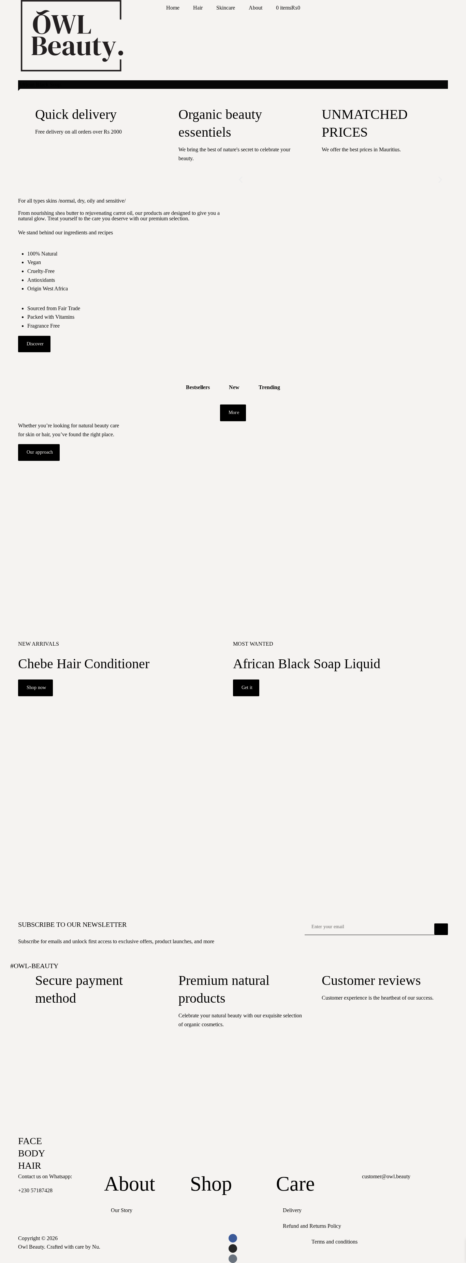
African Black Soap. (40, 84)
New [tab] (234, 387)
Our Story (121, 1210)
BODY (31, 1153)
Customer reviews (371, 980)
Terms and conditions (334, 1242)
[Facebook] (233, 1238)
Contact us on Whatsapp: (45, 1176)
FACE (30, 1141)
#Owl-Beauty (34, 966)
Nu (95, 1247)
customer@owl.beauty (386, 1176)
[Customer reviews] (313, 980)
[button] (240, 180)
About (255, 8)
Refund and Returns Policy (312, 1226)
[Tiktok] (233, 1258)
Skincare (225, 8)
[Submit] (441, 929)
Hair (198, 8)
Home (172, 8)
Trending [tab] (269, 387)
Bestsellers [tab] (198, 387)
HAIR (29, 1165)
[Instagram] (233, 1248)
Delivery (292, 1210)
